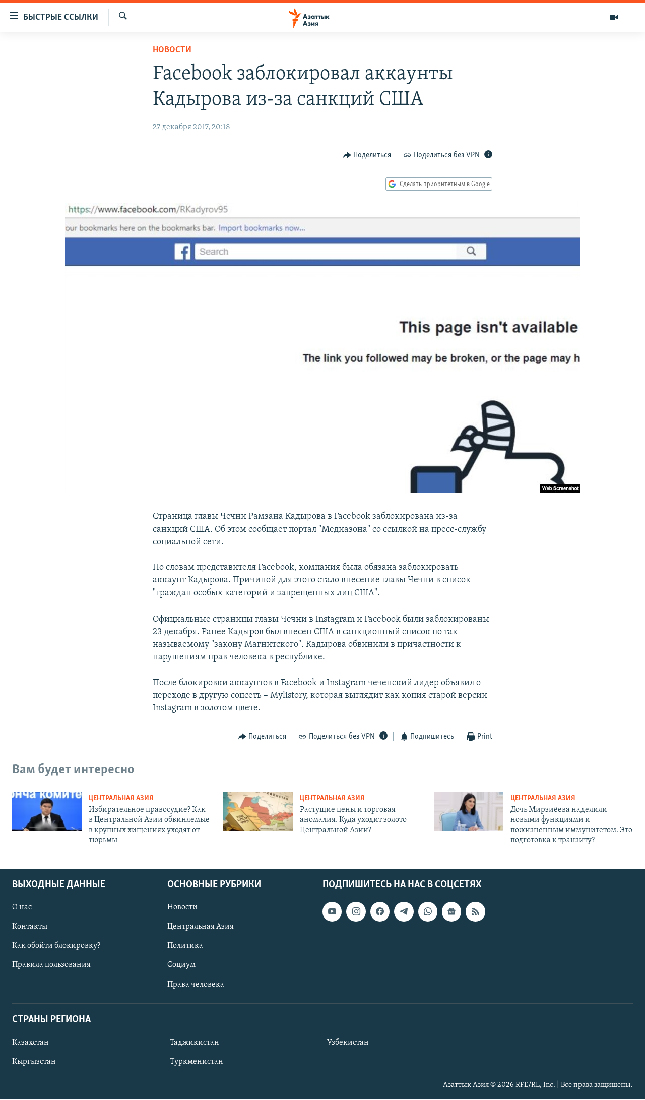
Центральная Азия (121, 798)
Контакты (29, 927)
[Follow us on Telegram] (403, 912)
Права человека (195, 985)
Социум (181, 965)
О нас (22, 908)
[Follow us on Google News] (451, 912)
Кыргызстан (34, 1062)
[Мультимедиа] (614, 17)
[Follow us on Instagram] (355, 912)
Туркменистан (196, 1062)
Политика (185, 946)
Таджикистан (194, 1042)
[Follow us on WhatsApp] (427, 912)
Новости (172, 50)
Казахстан (30, 1042)
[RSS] (475, 912)
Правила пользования (51, 965)
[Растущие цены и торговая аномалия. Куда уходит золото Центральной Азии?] (258, 811)
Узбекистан (348, 1042)
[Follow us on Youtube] (332, 912)
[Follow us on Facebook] (380, 912)
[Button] (367, 155)
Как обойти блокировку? (56, 946)
